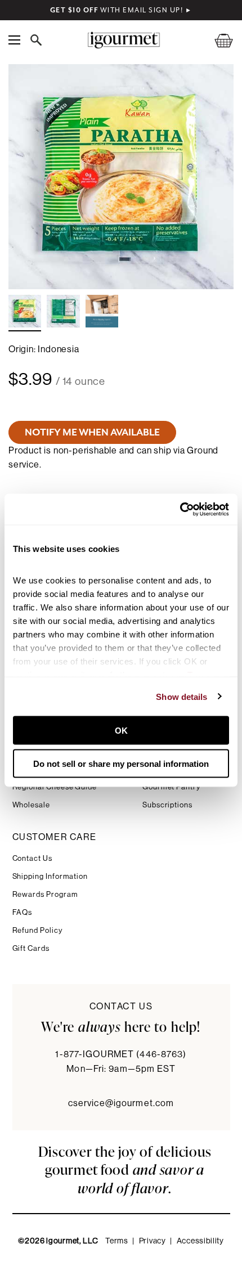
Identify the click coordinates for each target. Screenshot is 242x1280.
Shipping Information (50, 876)
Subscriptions (167, 805)
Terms (116, 1241)
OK (121, 730)
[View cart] (217, 40)
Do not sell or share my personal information (121, 763)
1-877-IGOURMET (120, 1054)
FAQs (22, 912)
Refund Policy (37, 930)
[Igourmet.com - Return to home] (123, 40)
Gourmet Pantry (171, 787)
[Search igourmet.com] (38, 40)
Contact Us (32, 858)
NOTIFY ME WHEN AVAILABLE (92, 432)
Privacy (152, 1241)
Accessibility (200, 1241)
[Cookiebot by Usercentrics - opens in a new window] (180, 509)
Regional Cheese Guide (54, 787)
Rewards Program (45, 894)
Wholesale (31, 805)
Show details (181, 696)
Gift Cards (31, 948)
